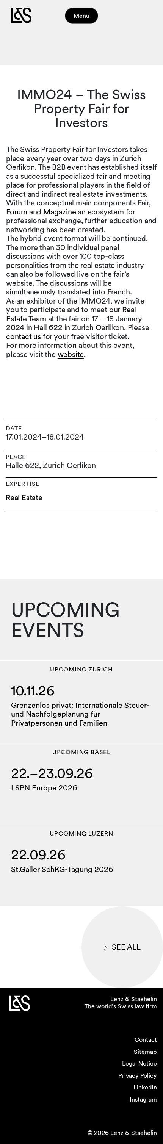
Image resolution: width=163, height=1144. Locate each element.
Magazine (59, 211)
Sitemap (145, 1051)
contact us (23, 336)
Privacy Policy (137, 1075)
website (71, 354)
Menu (81, 15)
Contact (146, 1039)
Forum (16, 211)
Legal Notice (139, 1063)
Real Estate (24, 497)
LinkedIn (145, 1087)
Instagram (143, 1099)
